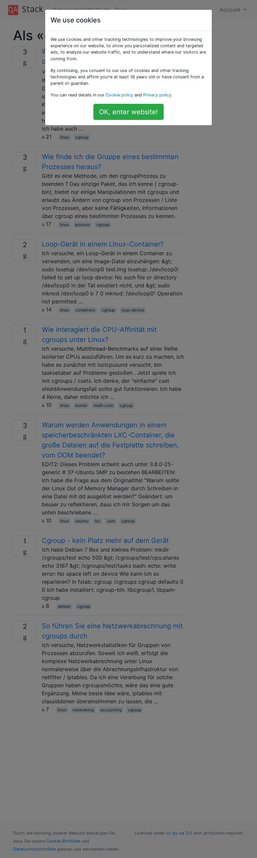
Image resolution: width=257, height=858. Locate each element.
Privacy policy (157, 94)
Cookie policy (119, 94)
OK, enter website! (128, 112)
